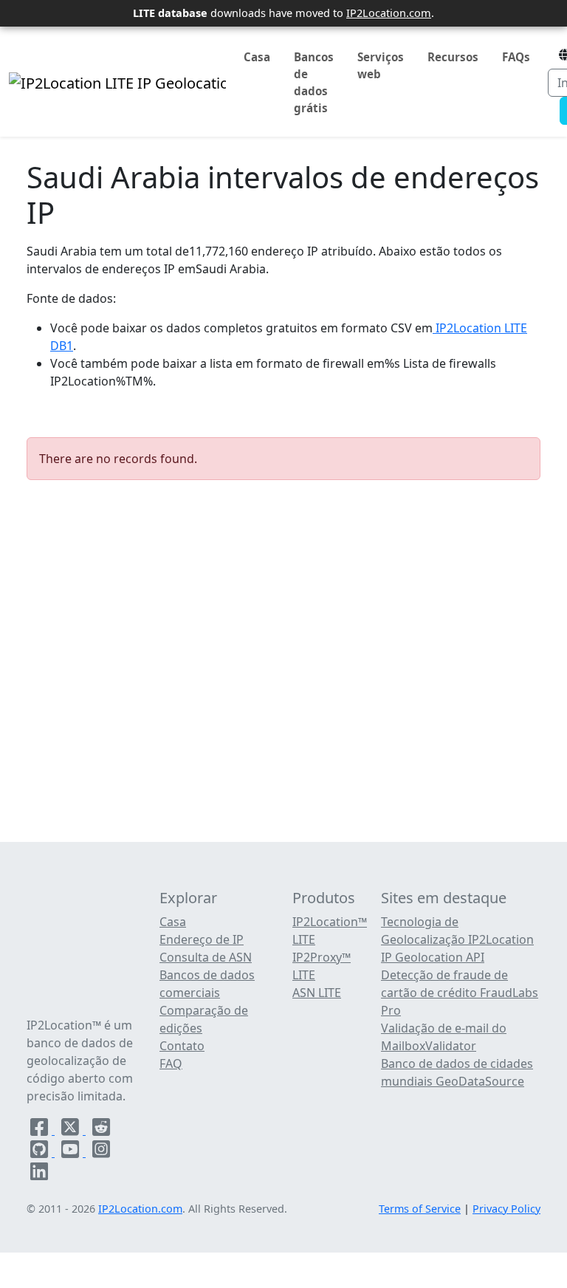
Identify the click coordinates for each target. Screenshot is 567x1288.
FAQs (516, 56)
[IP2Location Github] (41, 1152)
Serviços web (380, 65)
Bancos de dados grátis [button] (314, 81)
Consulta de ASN (205, 957)
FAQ (170, 1063)
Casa (257, 56)
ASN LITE (316, 992)
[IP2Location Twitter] (72, 1130)
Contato (182, 1046)
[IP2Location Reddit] (101, 1130)
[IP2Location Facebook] (41, 1130)
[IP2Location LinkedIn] (39, 1174)
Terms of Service (420, 1209)
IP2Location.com (388, 12)
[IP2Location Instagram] (101, 1152)
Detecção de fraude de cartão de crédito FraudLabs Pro (459, 992)
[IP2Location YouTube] (72, 1152)
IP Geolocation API (432, 957)
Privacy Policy (506, 1209)
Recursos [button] (452, 56)
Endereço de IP (201, 939)
